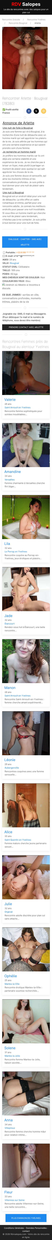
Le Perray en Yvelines (16, 551)
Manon (9, 688)
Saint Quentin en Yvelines (18, 839)
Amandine (12, 472)
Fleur (8, 1192)
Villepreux (10, 1128)
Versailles (10, 479)
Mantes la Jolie (12, 1055)
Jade (8, 616)
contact (26, 1231)
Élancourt (9, 623)
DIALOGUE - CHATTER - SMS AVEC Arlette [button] (25, 242)
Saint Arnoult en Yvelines (17, 407)
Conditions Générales (14, 1228)
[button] (28, 111)
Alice (8, 832)
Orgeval (9, 911)
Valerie (10, 399)
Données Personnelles (36, 1228)
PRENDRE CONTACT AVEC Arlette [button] (26, 327)
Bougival (14, 263)
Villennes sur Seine (15, 1200)
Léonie (9, 760)
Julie (8, 904)
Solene (9, 1048)
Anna (8, 1120)
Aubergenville (12, 767)
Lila (7, 544)
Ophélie (10, 976)
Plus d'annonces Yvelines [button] (26, 1218)
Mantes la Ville (12, 984)
